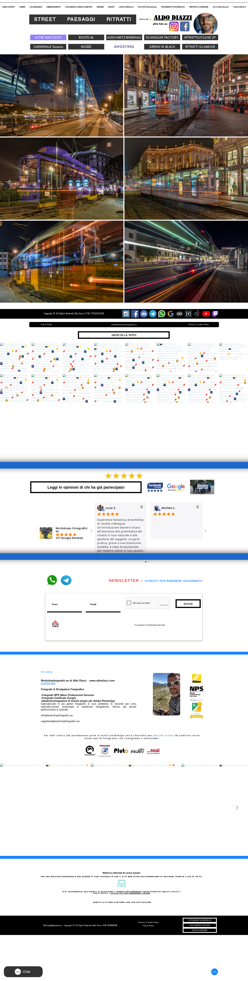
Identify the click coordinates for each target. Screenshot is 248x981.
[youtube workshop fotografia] (206, 314)
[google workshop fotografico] (170, 314)
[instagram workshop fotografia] (126, 314)
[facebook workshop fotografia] (135, 314)
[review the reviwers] (142, 508)
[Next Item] (237, 808)
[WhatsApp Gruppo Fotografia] (161, 314)
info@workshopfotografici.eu (57, 715)
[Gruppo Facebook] (144, 314)
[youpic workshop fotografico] (188, 314)
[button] (8, 5)
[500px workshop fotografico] (179, 314)
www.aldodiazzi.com (102, 680)
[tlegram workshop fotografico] (153, 314)
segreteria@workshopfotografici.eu (60, 721)
